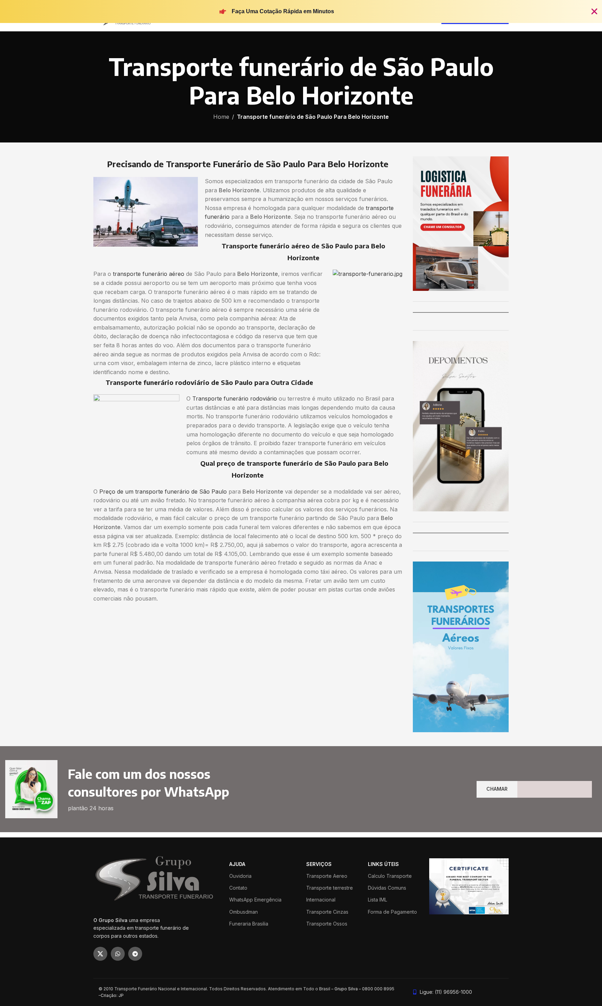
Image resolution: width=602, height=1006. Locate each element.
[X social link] (100, 954)
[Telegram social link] (135, 954)
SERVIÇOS (319, 864)
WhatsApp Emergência (255, 900)
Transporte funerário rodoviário (234, 398)
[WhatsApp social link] (118, 954)
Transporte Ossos (326, 924)
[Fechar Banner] (594, 11)
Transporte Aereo (326, 876)
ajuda (237, 864)
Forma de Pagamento (392, 912)
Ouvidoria (240, 876)
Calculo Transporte (390, 876)
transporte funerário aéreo (148, 273)
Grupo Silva (346, 988)
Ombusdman (243, 912)
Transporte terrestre (329, 888)
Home (221, 116)
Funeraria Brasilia (248, 924)
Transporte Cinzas (327, 912)
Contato (238, 888)
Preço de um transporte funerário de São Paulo (163, 491)
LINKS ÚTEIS (383, 864)
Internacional (320, 900)
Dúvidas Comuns (387, 888)
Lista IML (377, 900)
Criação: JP (112, 995)
